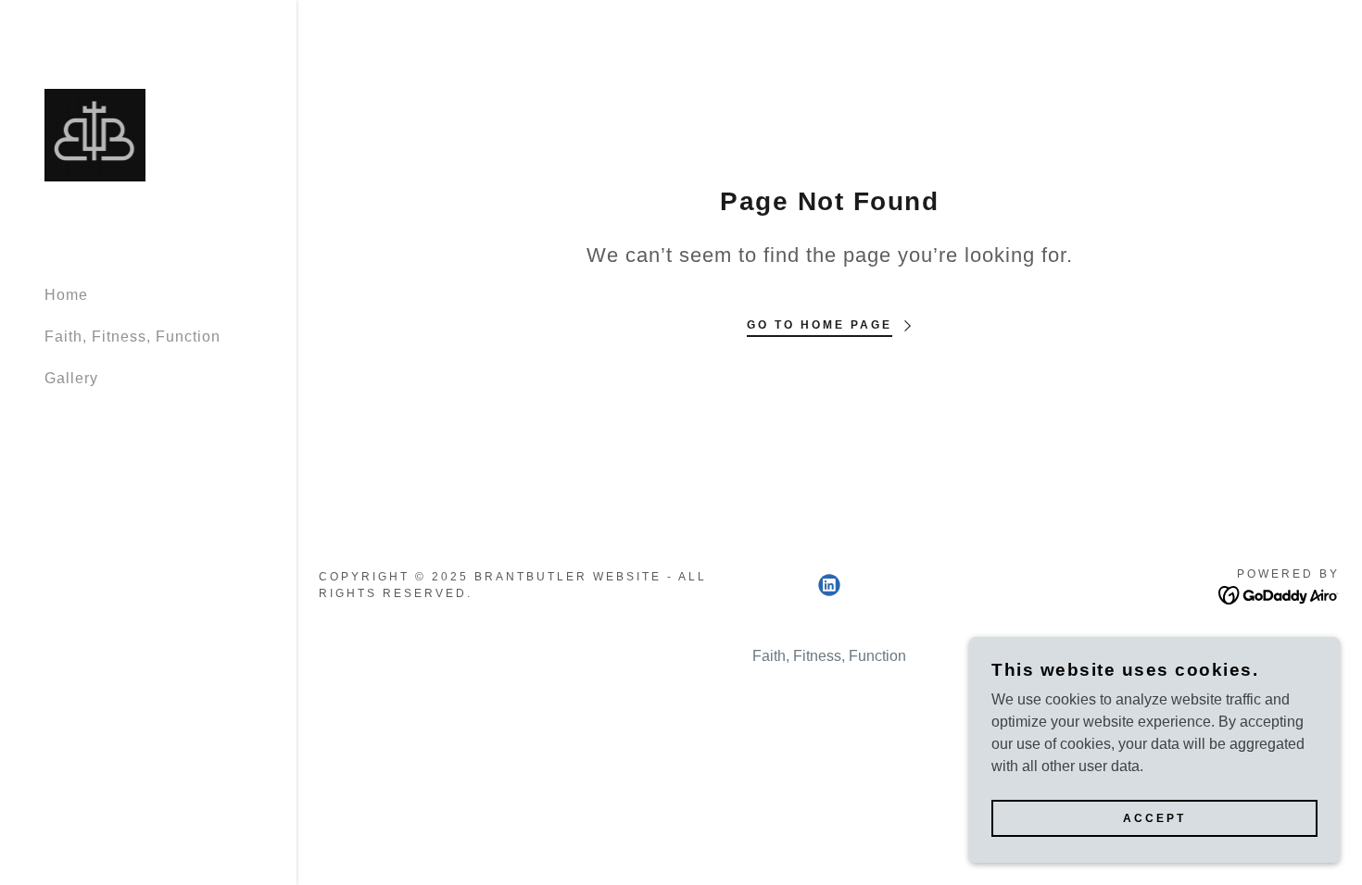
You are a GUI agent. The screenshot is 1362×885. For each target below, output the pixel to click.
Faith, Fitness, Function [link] (132, 336)
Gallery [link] (71, 378)
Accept (1154, 818)
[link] (94, 134)
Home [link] (66, 295)
